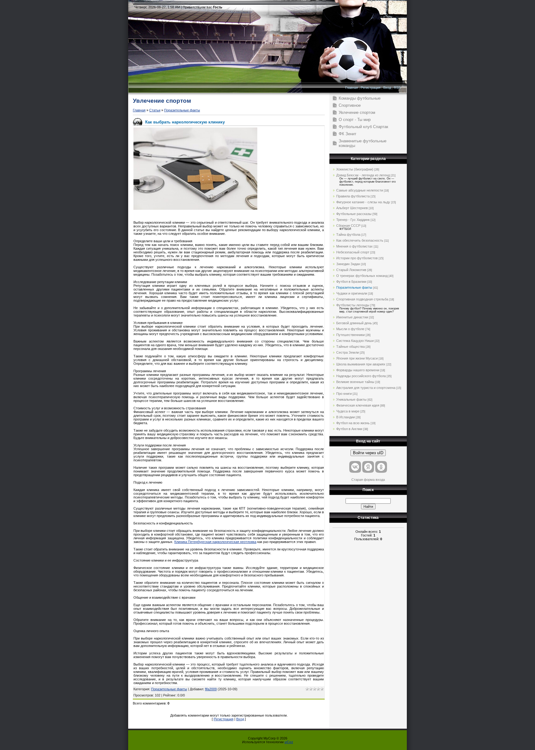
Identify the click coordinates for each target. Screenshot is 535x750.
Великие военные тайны (355, 382)
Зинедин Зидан (348, 264)
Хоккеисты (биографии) (354, 169)
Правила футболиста (353, 196)
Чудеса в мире (347, 411)
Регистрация (371, 87)
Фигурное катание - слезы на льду (363, 202)
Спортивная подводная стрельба (362, 299)
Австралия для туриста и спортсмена (365, 388)
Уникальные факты (351, 399)
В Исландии (345, 417)
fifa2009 (211, 689)
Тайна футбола (348, 234)
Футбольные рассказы (354, 214)
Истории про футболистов (357, 258)
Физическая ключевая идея (357, 405)
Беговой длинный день (354, 323)
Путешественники (350, 335)
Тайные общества (350, 346)
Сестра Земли (347, 352)
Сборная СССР (348, 225)
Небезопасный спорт (352, 252)
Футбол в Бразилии (351, 281)
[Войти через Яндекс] (368, 467)
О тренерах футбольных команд (362, 276)
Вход (387, 87)
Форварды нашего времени (357, 370)
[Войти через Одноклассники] (381, 467)
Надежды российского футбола (361, 376)
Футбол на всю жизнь (353, 423)
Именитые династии (352, 317)
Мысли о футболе (350, 329)
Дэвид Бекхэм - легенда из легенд (363, 175)
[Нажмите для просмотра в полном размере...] (195, 208)
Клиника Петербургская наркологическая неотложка (215, 542)
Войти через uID (368, 452)
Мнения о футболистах (354, 246)
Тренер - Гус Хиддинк (353, 220)
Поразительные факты (182, 110)
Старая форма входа (368, 479)
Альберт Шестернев (352, 208)
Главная (351, 87)
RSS (397, 87)
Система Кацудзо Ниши (355, 341)
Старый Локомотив (351, 270)
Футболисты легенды (352, 305)
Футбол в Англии (349, 429)
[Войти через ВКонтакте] (355, 467)
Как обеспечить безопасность (359, 240)
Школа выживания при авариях (360, 364)
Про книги (344, 393)
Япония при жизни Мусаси (357, 358)
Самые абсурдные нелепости (359, 190)
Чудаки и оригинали (351, 293)
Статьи (154, 110)
